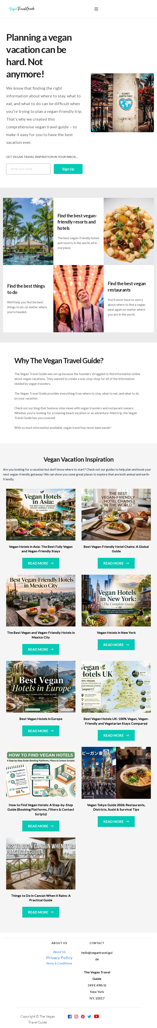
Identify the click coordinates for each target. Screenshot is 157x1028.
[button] (96, 9)
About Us (59, 952)
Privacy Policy (59, 957)
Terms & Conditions (59, 963)
